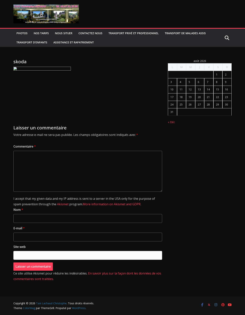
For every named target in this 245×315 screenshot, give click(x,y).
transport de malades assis (185, 33)
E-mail (19, 228)
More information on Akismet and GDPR (111, 204)
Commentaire (24, 146)
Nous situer (63, 33)
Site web (19, 247)
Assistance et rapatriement (73, 42)
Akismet (63, 204)
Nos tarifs (41, 33)
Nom (18, 210)
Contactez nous (90, 33)
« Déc (171, 122)
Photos (22, 33)
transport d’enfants (31, 42)
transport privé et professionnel (134, 33)
